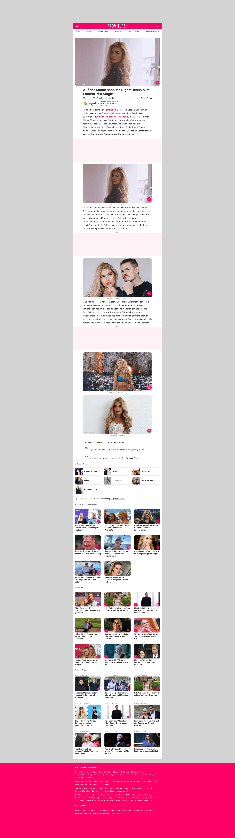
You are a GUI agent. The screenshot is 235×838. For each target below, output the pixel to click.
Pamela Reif (110, 110)
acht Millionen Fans (116, 113)
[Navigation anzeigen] (76, 25)
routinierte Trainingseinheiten (112, 117)
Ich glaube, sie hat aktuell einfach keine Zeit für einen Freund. (114, 458)
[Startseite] (117, 26)
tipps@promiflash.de (116, 499)
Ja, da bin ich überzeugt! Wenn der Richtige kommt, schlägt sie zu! (116, 450)
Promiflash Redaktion (106, 98)
